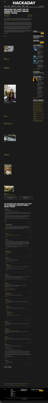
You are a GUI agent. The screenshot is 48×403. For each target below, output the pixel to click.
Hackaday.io (13, 6)
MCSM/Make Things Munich (10, 19)
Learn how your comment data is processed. (20, 385)
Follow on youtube (36, 37)
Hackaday (24, 2)
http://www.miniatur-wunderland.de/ (9, 288)
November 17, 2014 (29, 16)
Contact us (38, 37)
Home (5, 6)
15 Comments (40, 54)
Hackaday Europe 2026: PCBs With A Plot (40, 48)
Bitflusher (7, 299)
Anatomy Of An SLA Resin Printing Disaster (40, 52)
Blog (8, 6)
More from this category (36, 69)
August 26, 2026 (41, 6)
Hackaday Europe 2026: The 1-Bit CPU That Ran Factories (40, 66)
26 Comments (40, 58)
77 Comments (40, 85)
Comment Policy (26, 383)
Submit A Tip (13, 393)
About (27, 6)
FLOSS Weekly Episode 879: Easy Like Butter (40, 79)
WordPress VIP (25, 399)
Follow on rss (37, 37)
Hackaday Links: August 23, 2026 (40, 92)
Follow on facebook (33, 37)
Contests (18, 6)
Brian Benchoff (7, 14)
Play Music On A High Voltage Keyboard (10, 198)
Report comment (29, 236)
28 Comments (40, 68)
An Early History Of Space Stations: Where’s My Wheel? (41, 57)
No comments (40, 81)
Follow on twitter (34, 37)
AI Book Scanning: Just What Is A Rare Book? (40, 84)
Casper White (7, 251)
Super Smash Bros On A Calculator (26, 198)
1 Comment (39, 93)
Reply (6, 230)
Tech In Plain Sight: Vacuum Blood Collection (40, 88)
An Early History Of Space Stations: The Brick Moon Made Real (41, 61)
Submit (23, 6)
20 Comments (40, 96)
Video (12, 392)
